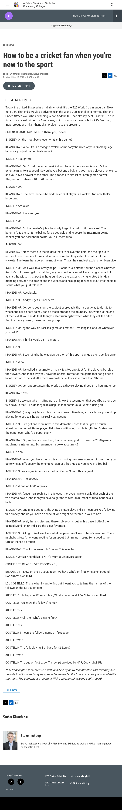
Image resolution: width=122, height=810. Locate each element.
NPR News (8, 44)
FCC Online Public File (56, 776)
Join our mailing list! (80, 776)
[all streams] (117, 16)
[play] (8, 16)
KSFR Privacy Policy (79, 783)
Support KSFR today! (61, 25)
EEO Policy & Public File (54, 784)
